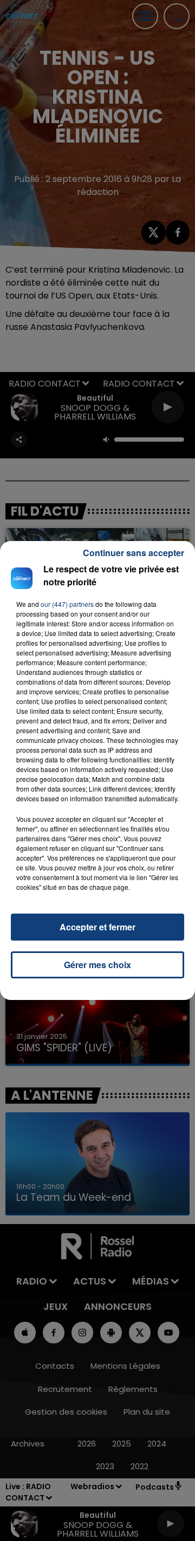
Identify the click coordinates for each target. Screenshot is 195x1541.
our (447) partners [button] (67, 604)
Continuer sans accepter (133, 552)
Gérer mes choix (97, 964)
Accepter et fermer (97, 927)
